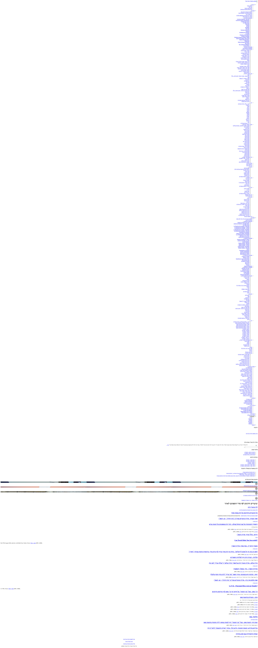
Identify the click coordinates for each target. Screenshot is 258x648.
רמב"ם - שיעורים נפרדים (244, 176)
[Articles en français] (243, 221)
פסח (248, 77)
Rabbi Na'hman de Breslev (243, 42)
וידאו (248, 554)
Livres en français (248, 400)
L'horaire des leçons (245, 21)
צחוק (248, 290)
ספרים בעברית (249, 399)
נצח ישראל (247, 181)
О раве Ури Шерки (247, 410)
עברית (250, 417)
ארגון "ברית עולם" (251, 415)
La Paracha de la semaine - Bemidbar (241, 229)
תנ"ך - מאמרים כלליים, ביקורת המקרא (241, 321)
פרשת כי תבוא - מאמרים (250, 453)
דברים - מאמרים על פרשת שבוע (242, 327)
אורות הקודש (246, 199)
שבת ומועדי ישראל (248, 73)
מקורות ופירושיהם (248, 372)
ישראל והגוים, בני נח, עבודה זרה (242, 285)
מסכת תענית (246, 139)
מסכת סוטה (247, 145)
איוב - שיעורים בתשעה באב (248, 597)
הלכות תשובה (246, 172)
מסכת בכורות (246, 156)
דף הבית (253, 4)
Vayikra (247, 26)
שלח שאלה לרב (249, 367)
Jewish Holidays (245, 241)
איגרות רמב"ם (246, 170)
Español (250, 422)
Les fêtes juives (246, 22)
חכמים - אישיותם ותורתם (244, 162)
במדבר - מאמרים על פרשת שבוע (242, 326)
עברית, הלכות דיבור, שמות (246, 373)
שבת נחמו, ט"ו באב (245, 89)
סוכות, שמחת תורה (245, 313)
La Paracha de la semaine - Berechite (241, 226)
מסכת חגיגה (247, 142)
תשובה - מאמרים (251, 463)
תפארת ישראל (246, 180)
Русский (250, 421)
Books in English (248, 401)
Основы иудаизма (245, 261)
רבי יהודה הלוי (249, 165)
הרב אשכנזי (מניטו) (248, 216)
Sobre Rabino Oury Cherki (246, 411)
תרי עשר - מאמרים (245, 337)
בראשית (247, 105)
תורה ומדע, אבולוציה (245, 53)
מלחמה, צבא (253, 617)
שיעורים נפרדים (254, 619)
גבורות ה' (247, 179)
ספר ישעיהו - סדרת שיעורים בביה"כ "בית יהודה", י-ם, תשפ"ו (238, 518)
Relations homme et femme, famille (241, 37)
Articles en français (248, 221)
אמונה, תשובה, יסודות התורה (246, 371)
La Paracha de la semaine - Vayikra (241, 228)
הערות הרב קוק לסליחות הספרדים (250, 495)
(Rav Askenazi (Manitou (244, 44)
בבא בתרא (247, 149)
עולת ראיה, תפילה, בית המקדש (243, 204)
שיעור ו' (255, 613)
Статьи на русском (248, 255)
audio (34, 543)
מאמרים (253, 217)
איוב (248, 122)
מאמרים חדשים (249, 220)
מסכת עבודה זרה (245, 152)
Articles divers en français (243, 237)
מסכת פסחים (246, 133)
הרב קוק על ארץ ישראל (244, 214)
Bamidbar (247, 27)
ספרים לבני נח (249, 404)
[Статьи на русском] (243, 255)
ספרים (253, 398)
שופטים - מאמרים (245, 330)
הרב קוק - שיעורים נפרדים (244, 215)
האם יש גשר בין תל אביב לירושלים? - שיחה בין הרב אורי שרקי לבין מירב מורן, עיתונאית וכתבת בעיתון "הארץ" (223, 551)
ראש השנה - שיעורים (250, 459)
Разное (247, 264)
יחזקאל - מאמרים (245, 336)
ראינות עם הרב (246, 291)
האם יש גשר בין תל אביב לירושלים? (250, 490)
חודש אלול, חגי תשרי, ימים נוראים (242, 308)
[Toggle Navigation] (256, 2)
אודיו (235, 529)
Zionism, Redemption (244, 251)
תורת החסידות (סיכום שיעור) (249, 472)
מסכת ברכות (246, 130)
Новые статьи (246, 257)
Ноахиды (247, 263)
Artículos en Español (247, 267)
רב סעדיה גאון (249, 164)
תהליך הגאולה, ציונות (245, 281)
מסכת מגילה (246, 140)
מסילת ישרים (246, 188)
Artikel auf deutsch (248, 266)
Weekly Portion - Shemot (244, 244)
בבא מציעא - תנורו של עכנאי (243, 148)
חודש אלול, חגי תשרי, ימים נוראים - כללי (241, 90)
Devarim (247, 28)
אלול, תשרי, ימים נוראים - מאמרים (248, 465)
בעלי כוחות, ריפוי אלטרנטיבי (246, 393)
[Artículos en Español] (242, 267)
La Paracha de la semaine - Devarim (241, 231)
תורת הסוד (247, 159)
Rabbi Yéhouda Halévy (244, 39)
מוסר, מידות (246, 51)
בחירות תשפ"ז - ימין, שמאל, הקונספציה (249, 500)
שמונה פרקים (246, 168)
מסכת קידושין (246, 147)
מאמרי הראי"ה (246, 206)
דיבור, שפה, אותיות (245, 55)
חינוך (248, 65)
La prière (247, 33)
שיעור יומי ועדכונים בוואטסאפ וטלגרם (244, 15)
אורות (248, 198)
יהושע (248, 111)
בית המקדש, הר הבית (247, 381)
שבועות (247, 84)
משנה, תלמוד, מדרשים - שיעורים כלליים (241, 125)
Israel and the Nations (244, 252)
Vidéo (9, 588)
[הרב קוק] (248, 197)
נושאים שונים (246, 72)
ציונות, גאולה (249, 378)
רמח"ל (250, 187)
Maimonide (247, 40)
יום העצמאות (246, 80)
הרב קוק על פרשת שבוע (244, 209)
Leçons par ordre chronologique (242, 20)
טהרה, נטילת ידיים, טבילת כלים (245, 389)
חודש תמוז (247, 85)
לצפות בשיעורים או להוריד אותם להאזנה (249, 515)
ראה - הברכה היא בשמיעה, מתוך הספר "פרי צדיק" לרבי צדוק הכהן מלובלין (233, 574)
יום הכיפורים (246, 94)
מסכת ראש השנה (245, 134)
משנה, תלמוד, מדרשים (247, 124)
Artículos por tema (245, 268)
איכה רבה (247, 128)
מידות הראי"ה (246, 356)
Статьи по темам (245, 256)
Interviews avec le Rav (244, 235)
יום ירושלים (247, 83)
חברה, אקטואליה (245, 56)
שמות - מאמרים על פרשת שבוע (242, 324)
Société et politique (245, 36)
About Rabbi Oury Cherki (246, 409)
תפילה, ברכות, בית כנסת (247, 376)
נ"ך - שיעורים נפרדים (245, 123)
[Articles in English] (243, 238)
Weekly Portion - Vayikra (244, 245)
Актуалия (247, 262)
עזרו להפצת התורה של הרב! (129, 639)
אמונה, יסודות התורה (245, 50)
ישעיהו (248, 116)
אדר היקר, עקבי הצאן (244, 203)
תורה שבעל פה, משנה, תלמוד (246, 340)
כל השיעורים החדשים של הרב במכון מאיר (244, 513)
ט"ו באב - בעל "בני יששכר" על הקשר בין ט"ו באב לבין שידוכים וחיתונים (234, 591)
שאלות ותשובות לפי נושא (247, 369)
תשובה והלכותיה (246, 54)
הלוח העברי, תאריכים (247, 394)
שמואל (248, 113)
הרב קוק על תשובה (245, 211)
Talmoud (247, 31)
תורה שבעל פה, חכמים (247, 157)
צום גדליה (247, 93)
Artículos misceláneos (244, 274)
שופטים (247, 112)
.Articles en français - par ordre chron (241, 223)
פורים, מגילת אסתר (245, 101)
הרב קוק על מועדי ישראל (244, 210)
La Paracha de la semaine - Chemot (241, 227)
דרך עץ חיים (246, 192)
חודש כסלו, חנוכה (245, 96)
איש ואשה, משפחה (245, 289)
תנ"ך (251, 102)
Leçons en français (248, 17)
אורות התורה (246, 200)
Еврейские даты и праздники (242, 258)
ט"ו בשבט (247, 99)
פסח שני (247, 82)
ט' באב (248, 88)
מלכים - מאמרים (246, 332)
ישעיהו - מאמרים (245, 333)
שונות (248, 292)
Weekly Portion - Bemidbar (243, 246)
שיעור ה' (255, 611)
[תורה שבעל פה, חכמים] (242, 157)
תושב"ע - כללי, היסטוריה (244, 158)
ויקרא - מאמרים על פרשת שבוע (242, 325)
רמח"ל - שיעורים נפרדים (244, 193)
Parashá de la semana (244, 271)
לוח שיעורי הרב (249, 14)
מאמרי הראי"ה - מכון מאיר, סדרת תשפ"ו (244, 546)
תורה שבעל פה (246, 344)
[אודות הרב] (249, 405)
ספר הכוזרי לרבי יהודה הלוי (246, 348)
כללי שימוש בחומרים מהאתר (246, 9)
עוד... (168, 444)
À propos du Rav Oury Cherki (245, 407)
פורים (248, 319)
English (250, 420)
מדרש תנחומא (246, 129)
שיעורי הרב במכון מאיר (247, 16)
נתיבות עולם (246, 185)
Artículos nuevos (245, 269)
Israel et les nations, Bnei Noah (242, 38)
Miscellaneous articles (244, 254)
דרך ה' (248, 189)
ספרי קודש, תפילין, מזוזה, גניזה (246, 390)
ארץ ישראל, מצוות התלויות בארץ (242, 61)
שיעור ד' (255, 609)
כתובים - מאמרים (245, 338)
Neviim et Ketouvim (245, 30)
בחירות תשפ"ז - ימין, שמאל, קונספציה (245, 569)
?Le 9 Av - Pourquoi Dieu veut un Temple (243, 586)
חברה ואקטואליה (245, 280)
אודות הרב (252, 405)
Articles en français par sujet (243, 222)
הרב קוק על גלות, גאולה (244, 363)
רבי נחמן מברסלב (248, 194)
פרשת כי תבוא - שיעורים (250, 452)
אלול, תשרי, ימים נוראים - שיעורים (248, 464)
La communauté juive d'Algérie (242, 234)
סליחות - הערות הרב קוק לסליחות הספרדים (243, 557)
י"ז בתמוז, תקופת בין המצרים (243, 304)
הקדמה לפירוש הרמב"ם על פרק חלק (241, 169)
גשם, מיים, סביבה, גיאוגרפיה (243, 68)
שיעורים (253, 10)
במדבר (248, 108)
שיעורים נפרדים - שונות (247, 49)
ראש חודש (247, 295)
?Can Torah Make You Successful (245, 540)
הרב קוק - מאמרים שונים (244, 365)
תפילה (251, 347)
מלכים (248, 114)
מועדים (250, 294)
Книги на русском (248, 402)
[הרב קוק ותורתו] (245, 353)
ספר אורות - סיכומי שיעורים (243, 354)
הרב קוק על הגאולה (245, 212)
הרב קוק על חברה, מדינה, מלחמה (242, 364)
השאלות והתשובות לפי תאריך (246, 370)
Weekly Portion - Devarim (243, 248)
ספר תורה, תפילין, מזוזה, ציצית (243, 67)
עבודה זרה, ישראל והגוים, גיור (246, 383)
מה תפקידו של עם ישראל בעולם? (250, 485)
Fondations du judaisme (244, 32)
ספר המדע (247, 171)
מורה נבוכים (246, 175)
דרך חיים (247, 183)
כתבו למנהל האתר (129, 641)
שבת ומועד (250, 377)
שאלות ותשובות (251, 366)
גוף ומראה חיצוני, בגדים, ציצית (246, 387)
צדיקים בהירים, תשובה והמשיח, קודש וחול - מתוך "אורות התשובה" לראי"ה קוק (232, 628)
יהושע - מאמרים (246, 329)
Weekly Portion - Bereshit (243, 243)
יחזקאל (248, 118)
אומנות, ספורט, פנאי (245, 70)
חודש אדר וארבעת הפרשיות (243, 100)
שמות (248, 106)
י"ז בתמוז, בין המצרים (245, 86)
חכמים (248, 343)
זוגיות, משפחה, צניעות (244, 63)
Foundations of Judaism (244, 250)
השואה (248, 286)
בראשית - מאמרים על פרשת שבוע (242, 323)
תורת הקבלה (246, 346)
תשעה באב (247, 306)
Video (31, 543)
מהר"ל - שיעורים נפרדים (244, 186)
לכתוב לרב (252, 413)
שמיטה (248, 284)
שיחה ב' (255, 531)
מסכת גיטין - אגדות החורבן (243, 146)
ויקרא (248, 107)
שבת (248, 74)
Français (250, 418)
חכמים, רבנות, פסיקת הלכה (246, 375)
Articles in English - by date (243, 240)
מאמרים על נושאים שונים (247, 275)
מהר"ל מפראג (249, 177)
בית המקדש (247, 283)
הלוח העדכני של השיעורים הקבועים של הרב (248, 510)
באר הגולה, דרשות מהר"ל (244, 182)
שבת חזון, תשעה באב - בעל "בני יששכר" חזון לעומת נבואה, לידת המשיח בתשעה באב (230, 622)
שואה (248, 60)
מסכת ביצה (247, 137)
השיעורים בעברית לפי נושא (246, 11)
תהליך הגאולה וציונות (245, 57)
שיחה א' (255, 529)
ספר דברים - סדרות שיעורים (249, 454)
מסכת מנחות (246, 154)
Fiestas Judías (246, 272)
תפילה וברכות (249, 163)
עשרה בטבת (246, 315)
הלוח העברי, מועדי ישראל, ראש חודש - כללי (240, 76)
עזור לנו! (250, 7)
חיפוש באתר (249, 5)
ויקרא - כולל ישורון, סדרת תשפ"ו (247, 534)
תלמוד (248, 342)
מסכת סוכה (247, 136)
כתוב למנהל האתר (248, 8)
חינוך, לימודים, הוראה (247, 384)
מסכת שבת (247, 131)
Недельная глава (245, 260)
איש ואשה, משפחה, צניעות (246, 386)
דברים (248, 109)
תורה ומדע (247, 278)
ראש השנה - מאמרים (250, 461)
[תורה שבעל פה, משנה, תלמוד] (239, 340)
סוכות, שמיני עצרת (245, 95)
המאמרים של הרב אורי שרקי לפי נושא (244, 218)
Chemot (247, 25)
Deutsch (250, 423)
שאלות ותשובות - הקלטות (244, 71)
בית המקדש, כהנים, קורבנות (243, 62)
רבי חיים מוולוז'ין (249, 195)
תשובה (248, 279)
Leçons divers (246, 45)
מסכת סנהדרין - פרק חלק (244, 151)
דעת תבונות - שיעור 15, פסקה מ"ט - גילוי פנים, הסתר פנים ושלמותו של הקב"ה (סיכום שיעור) (236, 475)
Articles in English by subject (243, 239)
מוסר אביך (247, 205)
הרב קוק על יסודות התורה (244, 360)
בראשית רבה (246, 126)
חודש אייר (247, 79)
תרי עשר (247, 119)
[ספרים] (251, 398)
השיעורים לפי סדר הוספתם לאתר (245, 13)
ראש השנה (247, 91)
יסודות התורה (246, 277)
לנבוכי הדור (247, 208)
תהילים (247, 120)
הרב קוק (250, 197)
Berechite (247, 24)
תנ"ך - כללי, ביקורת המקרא (243, 103)
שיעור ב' (255, 604)
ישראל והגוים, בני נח (245, 59)
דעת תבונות (247, 191)
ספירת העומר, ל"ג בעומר (244, 78)
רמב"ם (250, 166)
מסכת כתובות (246, 143)
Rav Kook (247, 43)
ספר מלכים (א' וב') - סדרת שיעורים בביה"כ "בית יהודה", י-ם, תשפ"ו (235, 580)
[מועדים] (248, 294)
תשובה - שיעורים (251, 462)
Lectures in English (248, 47)
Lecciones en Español (247, 48)
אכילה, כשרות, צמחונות (244, 66)
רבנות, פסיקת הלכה (245, 160)
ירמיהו (248, 117)
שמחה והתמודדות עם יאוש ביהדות (246, 634)
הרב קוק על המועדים (245, 359)
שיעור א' (255, 602)
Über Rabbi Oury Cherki (246, 412)
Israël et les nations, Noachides (242, 233)
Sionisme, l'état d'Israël (244, 34)
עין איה (247, 202)
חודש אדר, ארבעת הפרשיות (243, 318)
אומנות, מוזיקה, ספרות (247, 395)
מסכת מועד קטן (246, 141)
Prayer (248, 249)
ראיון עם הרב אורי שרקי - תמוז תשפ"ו (247, 474)
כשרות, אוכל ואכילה (248, 388)
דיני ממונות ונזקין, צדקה (247, 392)
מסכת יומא (247, 135)
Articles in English (248, 238)
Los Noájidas (246, 273)
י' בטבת (247, 97)
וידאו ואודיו (255, 521)
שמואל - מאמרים (245, 331)
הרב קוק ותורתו (249, 353)
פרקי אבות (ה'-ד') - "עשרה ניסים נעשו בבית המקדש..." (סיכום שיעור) (240, 473)
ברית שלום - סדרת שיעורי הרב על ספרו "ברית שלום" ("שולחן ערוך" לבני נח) (233, 563)
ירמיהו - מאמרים (246, 335)
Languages (252, 416)
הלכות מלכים (246, 174)
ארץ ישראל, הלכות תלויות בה (246, 379)
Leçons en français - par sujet (243, 19)
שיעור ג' (255, 607)
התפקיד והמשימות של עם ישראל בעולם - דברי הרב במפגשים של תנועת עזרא (233, 524)
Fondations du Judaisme (244, 232)
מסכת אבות (247, 153)
